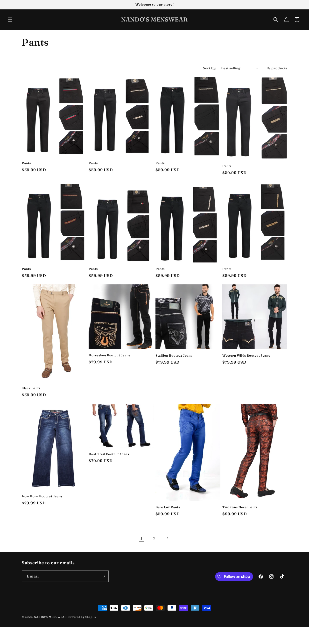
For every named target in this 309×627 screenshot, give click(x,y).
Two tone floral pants (240, 507)
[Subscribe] (103, 576)
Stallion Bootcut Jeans (173, 355)
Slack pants (31, 388)
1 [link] (141, 538)
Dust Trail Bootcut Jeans (109, 454)
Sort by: (209, 68)
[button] (10, 19)
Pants (26, 163)
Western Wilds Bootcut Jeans (246, 355)
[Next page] (167, 538)
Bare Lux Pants (167, 507)
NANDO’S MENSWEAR (50, 617)
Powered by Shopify (82, 617)
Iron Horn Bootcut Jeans (42, 496)
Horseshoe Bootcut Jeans (109, 355)
